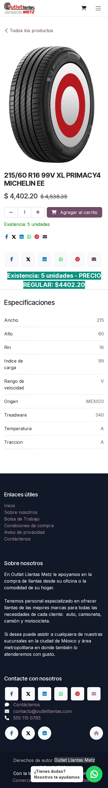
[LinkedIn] (22, 236)
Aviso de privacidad (24, 532)
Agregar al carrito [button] (78, 212)
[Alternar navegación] (98, 8)
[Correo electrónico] (45, 236)
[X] (14, 236)
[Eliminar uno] (11, 212)
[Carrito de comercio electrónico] (84, 8)
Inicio (9, 505)
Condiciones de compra (29, 525)
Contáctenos (17, 539)
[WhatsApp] (29, 236)
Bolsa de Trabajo (22, 519)
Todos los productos (31, 30)
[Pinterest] (37, 236)
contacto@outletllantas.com (42, 711)
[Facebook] (6, 236)
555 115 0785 (27, 718)
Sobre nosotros (20, 512)
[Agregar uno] (38, 212)
